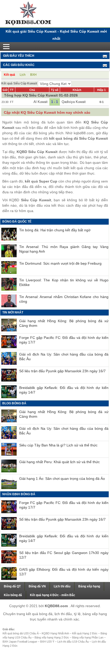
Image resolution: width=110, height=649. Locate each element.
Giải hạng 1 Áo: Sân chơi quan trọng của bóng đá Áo (62, 478)
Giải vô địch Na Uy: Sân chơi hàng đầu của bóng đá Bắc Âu (63, 356)
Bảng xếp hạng (89, 586)
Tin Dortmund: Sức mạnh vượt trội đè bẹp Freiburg (60, 263)
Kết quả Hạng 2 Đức (85, 633)
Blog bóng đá (14, 403)
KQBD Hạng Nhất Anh (56, 633)
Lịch (23, 75)
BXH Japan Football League (20, 641)
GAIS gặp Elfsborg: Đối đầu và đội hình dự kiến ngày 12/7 (63, 571)
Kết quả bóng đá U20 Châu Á (21, 633)
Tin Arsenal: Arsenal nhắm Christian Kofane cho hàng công (63, 299)
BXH (33, 75)
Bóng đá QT (12, 586)
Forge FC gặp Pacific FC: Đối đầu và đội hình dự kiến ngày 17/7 (63, 340)
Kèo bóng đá (13, 595)
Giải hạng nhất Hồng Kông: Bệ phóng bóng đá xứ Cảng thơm (63, 323)
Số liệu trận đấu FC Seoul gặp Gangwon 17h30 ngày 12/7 (63, 555)
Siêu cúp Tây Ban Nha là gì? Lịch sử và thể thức (58, 445)
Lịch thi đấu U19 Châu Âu (73, 641)
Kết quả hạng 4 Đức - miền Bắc (52, 595)
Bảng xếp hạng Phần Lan (88, 637)
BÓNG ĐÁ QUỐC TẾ (16, 221)
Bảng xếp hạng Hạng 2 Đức (52, 637)
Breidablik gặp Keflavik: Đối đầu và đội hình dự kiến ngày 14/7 (63, 390)
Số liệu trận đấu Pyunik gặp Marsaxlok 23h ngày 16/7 (62, 371)
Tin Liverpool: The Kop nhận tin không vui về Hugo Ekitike (63, 282)
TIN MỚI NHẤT (12, 312)
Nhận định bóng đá (18, 494)
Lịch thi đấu (62, 586)
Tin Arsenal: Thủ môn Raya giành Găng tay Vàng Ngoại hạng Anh (63, 249)
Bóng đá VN (37, 586)
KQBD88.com (57, 606)
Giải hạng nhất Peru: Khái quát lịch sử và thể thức (59, 462)
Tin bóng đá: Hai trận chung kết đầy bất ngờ (55, 230)
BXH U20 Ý (47, 641)
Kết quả (9, 75)
